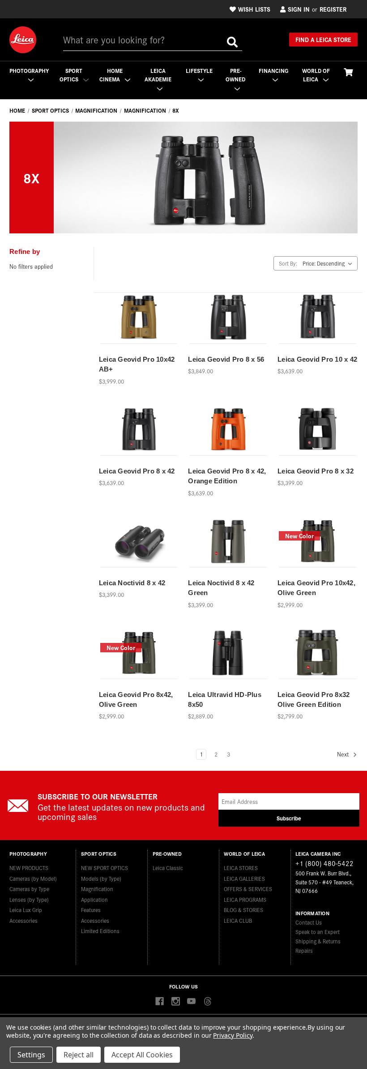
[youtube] (191, 1001)
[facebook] (159, 1001)
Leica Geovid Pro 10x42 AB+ (137, 364)
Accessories (23, 920)
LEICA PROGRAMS (245, 899)
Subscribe (289, 818)
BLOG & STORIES (243, 909)
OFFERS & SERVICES (248, 888)
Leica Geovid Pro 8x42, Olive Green (136, 700)
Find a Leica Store (323, 39)
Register (333, 8)
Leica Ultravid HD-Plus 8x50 (224, 700)
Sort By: (288, 263)
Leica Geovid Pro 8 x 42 (137, 471)
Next (343, 754)
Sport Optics (71, 75)
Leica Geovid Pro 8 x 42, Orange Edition (227, 476)
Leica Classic (168, 867)
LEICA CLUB (238, 920)
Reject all (79, 1055)
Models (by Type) (101, 878)
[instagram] (175, 1001)
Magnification (97, 888)
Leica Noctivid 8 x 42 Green (221, 588)
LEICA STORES (241, 867)
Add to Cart (139, 328)
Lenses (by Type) (29, 899)
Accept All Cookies (142, 1055)
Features (91, 909)
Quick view (138, 313)
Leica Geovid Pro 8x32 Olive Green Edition (313, 700)
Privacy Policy (232, 1035)
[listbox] (329, 263)
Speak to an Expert (317, 931)
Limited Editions (100, 930)
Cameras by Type (29, 888)
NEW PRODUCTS (28, 867)
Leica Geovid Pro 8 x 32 (315, 471)
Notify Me (228, 664)
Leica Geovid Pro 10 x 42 (317, 359)
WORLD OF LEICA (316, 75)
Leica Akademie (158, 75)
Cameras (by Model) (33, 878)
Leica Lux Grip (25, 909)
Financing (273, 70)
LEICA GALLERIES (244, 878)
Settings (31, 1055)
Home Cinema (111, 75)
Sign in (299, 8)
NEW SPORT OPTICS (104, 867)
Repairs (304, 950)
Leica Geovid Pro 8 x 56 (226, 359)
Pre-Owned (235, 75)
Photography (29, 70)
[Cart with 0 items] (348, 71)
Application (94, 899)
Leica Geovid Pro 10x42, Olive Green (316, 588)
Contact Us (308, 922)
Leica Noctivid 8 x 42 (132, 583)
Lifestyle (199, 70)
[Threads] (207, 1001)
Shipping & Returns (318, 941)
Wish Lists (254, 8)
